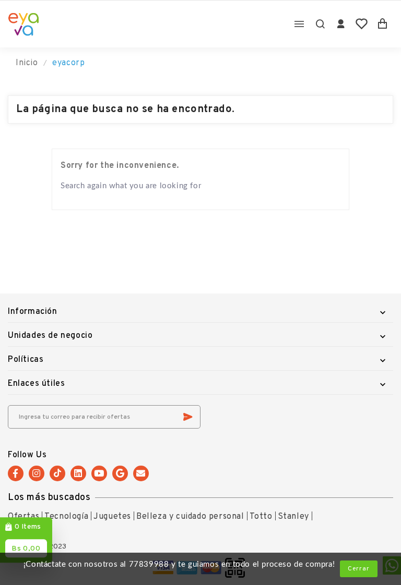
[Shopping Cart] (382, 24)
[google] (120, 473)
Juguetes (112, 516)
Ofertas (23, 516)
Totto (261, 516)
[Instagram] (36, 473)
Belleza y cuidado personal (190, 516)
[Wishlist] (361, 24)
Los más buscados (49, 498)
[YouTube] (99, 473)
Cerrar (359, 569)
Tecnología (66, 516)
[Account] (341, 24)
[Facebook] (15, 473)
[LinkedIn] (78, 473)
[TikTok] (57, 473)
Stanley (293, 516)
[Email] (141, 473)
